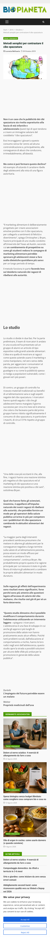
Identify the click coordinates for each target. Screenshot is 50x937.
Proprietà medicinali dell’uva (18, 703)
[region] (25, 915)
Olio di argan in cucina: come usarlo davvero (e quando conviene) (25, 821)
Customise (25, 926)
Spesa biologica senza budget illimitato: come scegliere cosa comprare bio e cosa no (25, 777)
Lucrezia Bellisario (12, 51)
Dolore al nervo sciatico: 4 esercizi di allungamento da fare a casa (25, 733)
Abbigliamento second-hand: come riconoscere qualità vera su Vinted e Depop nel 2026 (23, 888)
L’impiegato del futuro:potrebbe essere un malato (23, 693)
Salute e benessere (10, 38)
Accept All (25, 919)
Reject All (25, 932)
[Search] (43, 21)
